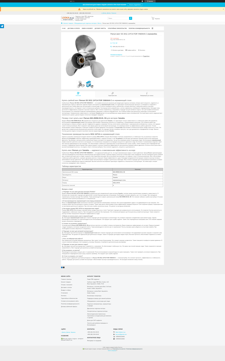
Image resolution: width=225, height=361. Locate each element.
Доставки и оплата (66, 287)
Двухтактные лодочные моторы (96, 308)
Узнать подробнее (135, 4)
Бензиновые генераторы (94, 295)
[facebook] (62, 267)
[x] (63, 267)
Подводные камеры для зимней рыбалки (99, 298)
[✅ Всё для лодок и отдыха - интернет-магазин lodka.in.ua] (67, 18)
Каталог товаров (68, 23)
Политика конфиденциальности (139, 28)
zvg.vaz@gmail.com (121, 334)
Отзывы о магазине (66, 284)
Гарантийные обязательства (117, 28)
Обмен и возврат (87, 28)
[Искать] (130, 18)
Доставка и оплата (74, 28)
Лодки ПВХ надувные (93, 279)
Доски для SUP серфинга (94, 320)
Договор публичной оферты (69, 306)
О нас (64, 28)
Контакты (63, 295)
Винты (99, 23)
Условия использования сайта (69, 301)
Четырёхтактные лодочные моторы (97, 311)
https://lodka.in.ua (120, 332)
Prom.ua (120, 347)
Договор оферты (100, 28)
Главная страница (66, 279)
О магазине (64, 293)
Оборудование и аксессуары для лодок (98, 301)
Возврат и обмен (66, 290)
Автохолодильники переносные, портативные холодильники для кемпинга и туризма (99, 315)
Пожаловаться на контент (119, 349)
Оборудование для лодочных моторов (85, 23)
